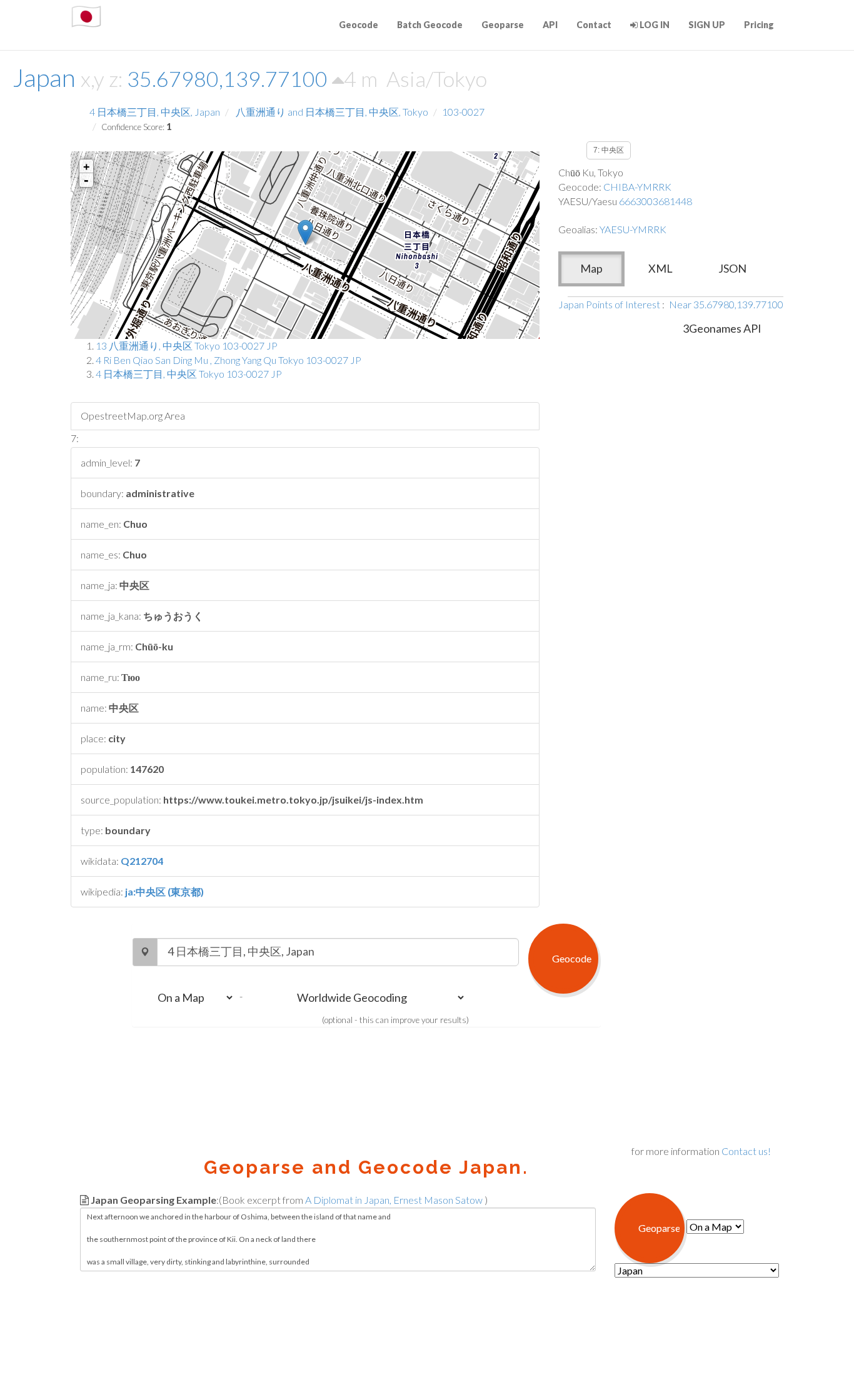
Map (591, 268)
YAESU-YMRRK (633, 229)
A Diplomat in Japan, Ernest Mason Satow (394, 1200)
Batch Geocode (430, 24)
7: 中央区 (608, 150)
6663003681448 (655, 201)
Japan (44, 78)
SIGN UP (706, 24)
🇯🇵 (86, 15)
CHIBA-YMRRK (637, 187)
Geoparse (502, 24)
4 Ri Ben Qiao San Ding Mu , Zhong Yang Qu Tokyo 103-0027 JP (228, 360)
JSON (732, 268)
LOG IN (654, 24)
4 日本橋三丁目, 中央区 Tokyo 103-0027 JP (189, 374)
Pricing (759, 24)
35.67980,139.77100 (229, 78)
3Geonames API (722, 328)
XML (660, 268)
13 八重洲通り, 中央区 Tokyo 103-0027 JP (187, 345)
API (550, 24)
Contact (593, 24)
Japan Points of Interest (609, 304)
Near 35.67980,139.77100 (726, 304)
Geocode (358, 24)
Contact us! (746, 1151)
